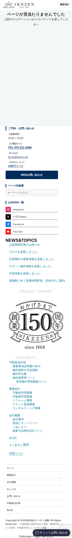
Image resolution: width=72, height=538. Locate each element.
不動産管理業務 (22, 392)
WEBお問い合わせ (32, 174)
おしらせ (11, 489)
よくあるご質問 (19, 445)
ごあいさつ (20, 427)
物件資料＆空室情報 (25, 370)
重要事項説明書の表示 (27, 366)
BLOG (13, 438)
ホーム (10, 468)
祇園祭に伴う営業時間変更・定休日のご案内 (37, 280)
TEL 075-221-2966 (20, 147)
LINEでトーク (15, 166)
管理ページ (16, 453)
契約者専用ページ (24, 377)
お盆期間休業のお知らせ (24, 244)
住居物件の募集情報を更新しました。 (33, 259)
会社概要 (14, 415)
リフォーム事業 (22, 400)
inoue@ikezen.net (18, 157)
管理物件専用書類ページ (31, 381)
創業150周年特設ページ (27, 430)
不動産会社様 (17, 362)
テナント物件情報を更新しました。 (31, 266)
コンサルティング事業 (27, 408)
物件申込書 (20, 374)
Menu (64, 4)
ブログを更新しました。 (24, 252)
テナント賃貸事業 (24, 404)
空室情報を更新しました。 (26, 273)
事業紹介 (14, 389)
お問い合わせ (13, 496)
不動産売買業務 (22, 396)
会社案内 (18, 419)
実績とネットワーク (25, 423)
